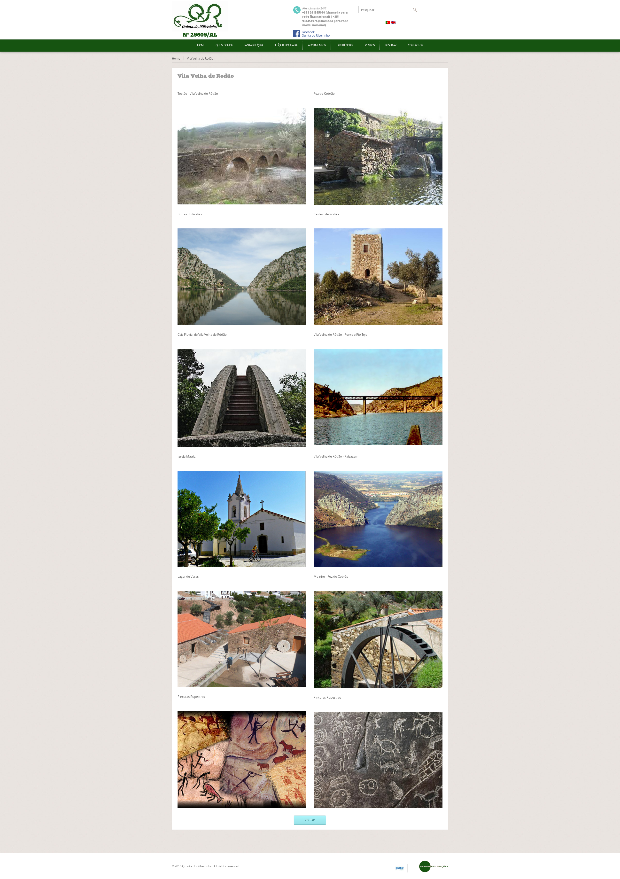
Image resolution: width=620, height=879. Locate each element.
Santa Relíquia (253, 45)
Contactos (415, 45)
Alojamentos (317, 45)
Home (201, 45)
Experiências (344, 45)
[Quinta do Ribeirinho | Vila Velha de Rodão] (200, 16)
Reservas (391, 45)
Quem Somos (224, 45)
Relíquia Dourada (285, 45)
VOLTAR (310, 820)
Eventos (369, 45)
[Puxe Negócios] (399, 868)
